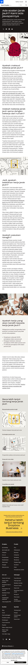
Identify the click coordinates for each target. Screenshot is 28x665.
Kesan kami (17, 619)
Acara (3, 612)
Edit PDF (4, 595)
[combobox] (22, 5)
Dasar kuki (16, 588)
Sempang (16, 557)
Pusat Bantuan (17, 578)
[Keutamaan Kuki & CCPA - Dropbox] (14, 657)
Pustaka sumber (6, 617)
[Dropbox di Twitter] (3, 639)
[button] (14, 108)
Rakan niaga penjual (7, 627)
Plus (15, 547)
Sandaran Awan (6, 592)
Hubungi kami (17, 580)
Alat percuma (5, 567)
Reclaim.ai (16, 559)
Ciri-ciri (4, 555)
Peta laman (17, 597)
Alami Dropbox (5, 5)
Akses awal (5, 562)
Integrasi (4, 552)
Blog (3, 610)
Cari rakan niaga (6, 634)
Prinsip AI (16, 594)
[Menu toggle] (26, 1)
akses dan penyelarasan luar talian (11, 93)
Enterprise (16, 555)
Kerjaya (16, 612)
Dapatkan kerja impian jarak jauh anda (11, 480)
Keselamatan (5, 559)
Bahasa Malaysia (8, 646)
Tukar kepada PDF (6, 601)
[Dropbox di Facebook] (6, 639)
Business (16, 552)
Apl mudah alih (6, 550)
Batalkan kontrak (18, 583)
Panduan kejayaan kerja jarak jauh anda (12, 430)
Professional (17, 550)
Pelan (15, 567)
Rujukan (4, 625)
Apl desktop (5, 547)
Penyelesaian (5, 557)
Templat (4, 564)
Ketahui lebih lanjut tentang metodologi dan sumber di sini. (13, 386)
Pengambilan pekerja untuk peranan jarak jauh (13, 455)
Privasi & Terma (17, 585)
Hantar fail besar (6, 578)
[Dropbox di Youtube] (9, 639)
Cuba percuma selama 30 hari (14, 532)
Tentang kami (17, 610)
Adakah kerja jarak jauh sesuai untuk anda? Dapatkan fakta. (12, 505)
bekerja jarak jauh (15, 366)
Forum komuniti (6, 622)
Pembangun (5, 620)
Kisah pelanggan (6, 615)
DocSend (16, 564)
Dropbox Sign (17, 562)
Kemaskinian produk (19, 569)
